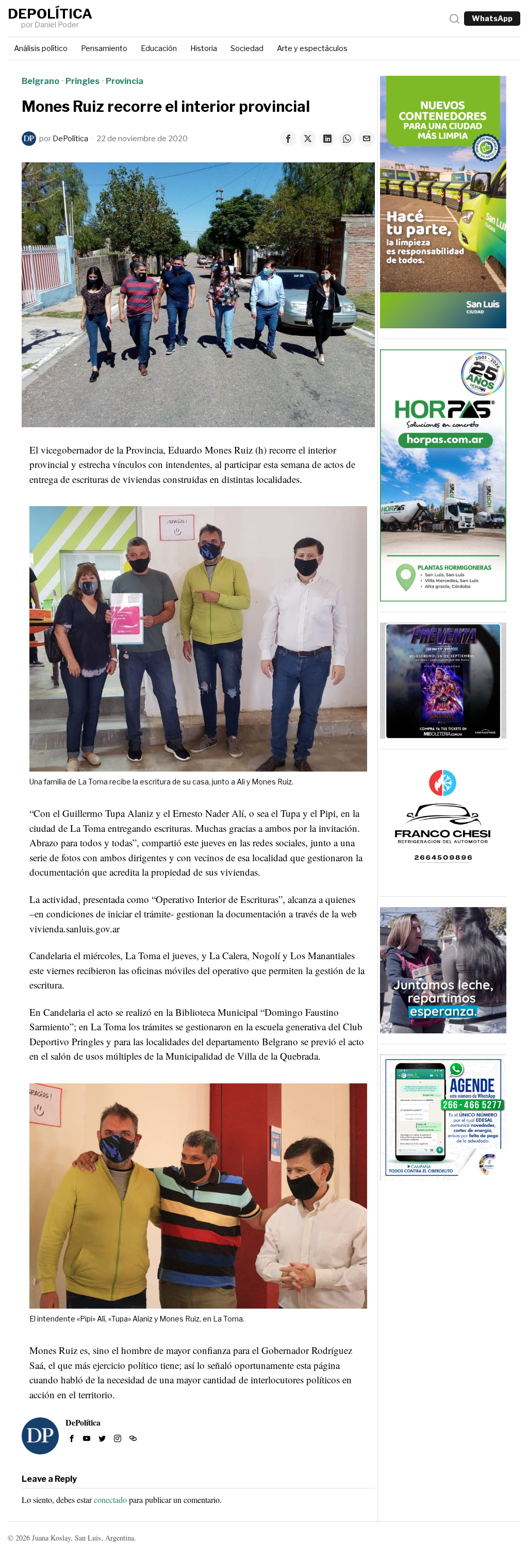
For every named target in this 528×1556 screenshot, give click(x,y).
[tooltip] (288, 138)
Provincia (124, 81)
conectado (110, 1499)
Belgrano (40, 81)
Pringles (82, 81)
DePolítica (70, 138)
